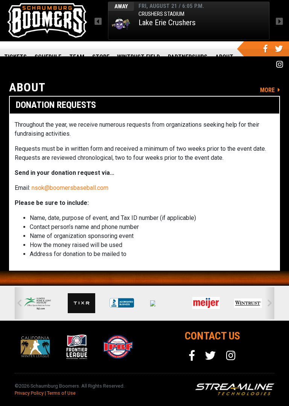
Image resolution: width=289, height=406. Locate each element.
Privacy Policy (29, 393)
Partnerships (187, 57)
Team (76, 57)
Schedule (48, 57)
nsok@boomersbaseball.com (70, 187)
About (224, 57)
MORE (268, 90)
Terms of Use (61, 393)
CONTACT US (212, 336)
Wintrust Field (138, 57)
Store (101, 57)
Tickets (15, 57)
